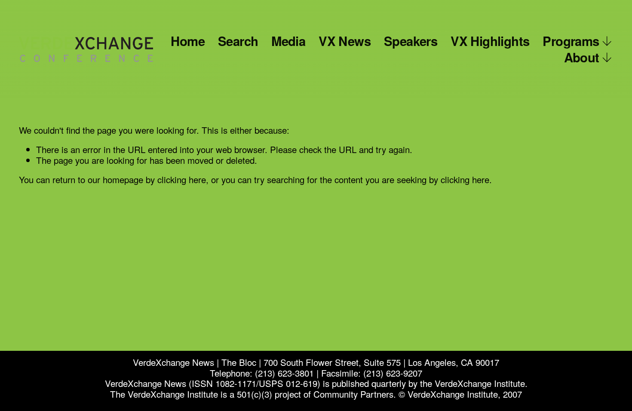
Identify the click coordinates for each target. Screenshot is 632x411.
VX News (345, 41)
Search (238, 41)
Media (288, 41)
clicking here (181, 179)
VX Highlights (490, 41)
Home (188, 41)
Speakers (410, 41)
